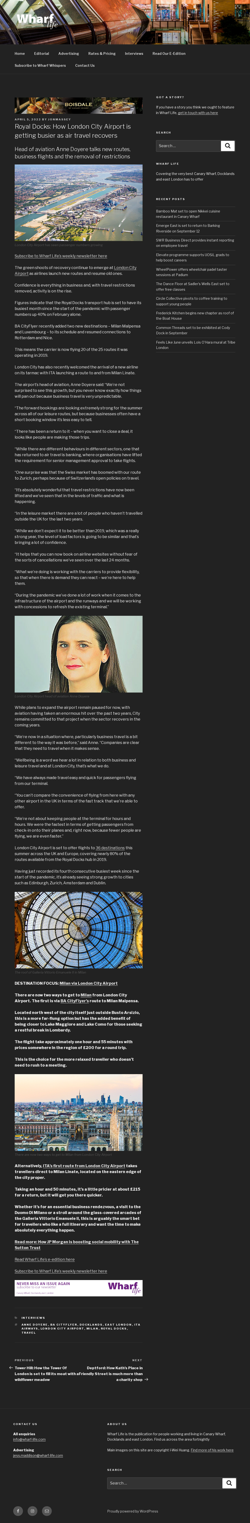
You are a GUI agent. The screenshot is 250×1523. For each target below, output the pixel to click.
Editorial (41, 53)
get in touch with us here (198, 113)
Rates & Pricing (102, 53)
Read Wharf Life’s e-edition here (45, 1259)
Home (20, 53)
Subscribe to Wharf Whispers (40, 65)
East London (118, 1324)
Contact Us (85, 65)
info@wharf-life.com (29, 1439)
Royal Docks (114, 1328)
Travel (28, 1332)
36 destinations (110, 848)
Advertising (68, 53)
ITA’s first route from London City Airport (84, 1166)
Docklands (91, 1324)
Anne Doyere (34, 1324)
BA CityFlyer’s (75, 1001)
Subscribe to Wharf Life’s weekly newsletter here (61, 256)
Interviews (134, 53)
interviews (33, 1318)
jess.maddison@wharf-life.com (38, 1455)
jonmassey (59, 119)
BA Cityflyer (63, 1324)
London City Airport (62, 1328)
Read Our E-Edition (169, 53)
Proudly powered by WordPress (132, 1511)
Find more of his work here (212, 1450)
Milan (86, 995)
